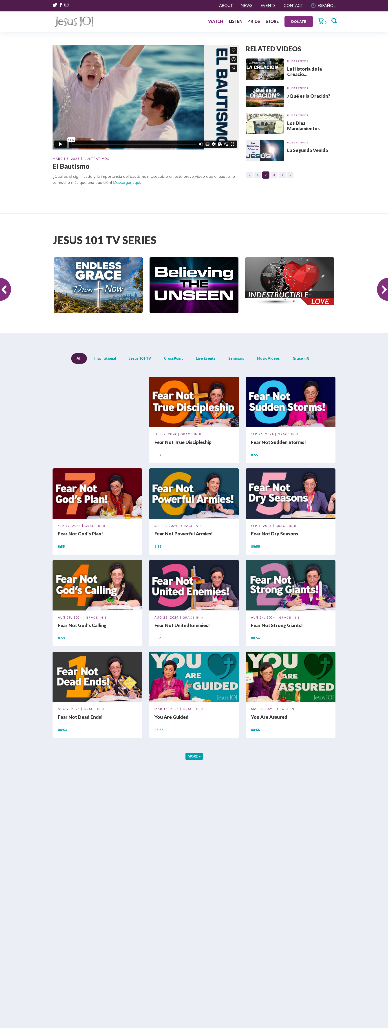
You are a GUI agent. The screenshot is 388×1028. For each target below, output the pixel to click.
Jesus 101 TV (140, 358)
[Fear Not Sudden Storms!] (290, 403)
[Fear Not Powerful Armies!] (194, 494)
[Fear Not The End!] (97, 403)
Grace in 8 (301, 358)
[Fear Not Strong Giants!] (290, 586)
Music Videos (268, 358)
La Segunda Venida (307, 150)
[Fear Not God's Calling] (97, 586)
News (246, 5)
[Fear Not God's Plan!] (97, 494)
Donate (298, 21)
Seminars (236, 358)
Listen (235, 22)
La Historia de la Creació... (304, 71)
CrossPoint (173, 358)
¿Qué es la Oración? (308, 96)
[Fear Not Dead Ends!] (97, 677)
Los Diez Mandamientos (303, 125)
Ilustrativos (297, 61)
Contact (293, 5)
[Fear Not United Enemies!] (194, 586)
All (79, 358)
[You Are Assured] (290, 677)
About (226, 5)
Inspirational (105, 358)
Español (326, 5)
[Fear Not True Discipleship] (194, 403)
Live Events (206, 358)
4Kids (254, 22)
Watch (215, 22)
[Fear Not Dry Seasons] (290, 494)
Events (268, 5)
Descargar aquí (126, 182)
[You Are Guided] (194, 677)
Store (272, 22)
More (193, 756)
